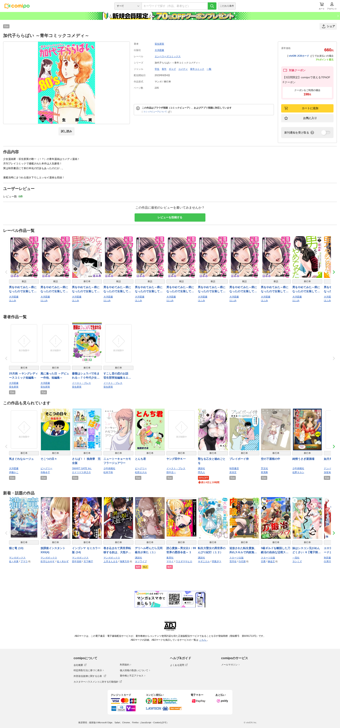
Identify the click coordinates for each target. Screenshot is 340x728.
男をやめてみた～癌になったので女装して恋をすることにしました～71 (117, 289)
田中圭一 (171, 472)
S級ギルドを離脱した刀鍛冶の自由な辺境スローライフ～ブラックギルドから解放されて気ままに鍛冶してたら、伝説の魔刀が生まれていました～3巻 (275, 550)
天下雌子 (88, 561)
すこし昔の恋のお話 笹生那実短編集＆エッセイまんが (117, 376)
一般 (209, 69)
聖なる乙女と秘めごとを (211, 460)
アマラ (24, 561)
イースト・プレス (81, 383)
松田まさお (141, 472)
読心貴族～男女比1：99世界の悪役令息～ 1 (181, 550)
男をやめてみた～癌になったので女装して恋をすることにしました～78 (54, 289)
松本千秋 (108, 472)
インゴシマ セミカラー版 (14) (86, 550)
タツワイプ (141, 561)
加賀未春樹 (330, 472)
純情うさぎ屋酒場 (303, 458)
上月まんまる (110, 561)
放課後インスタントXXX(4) (53, 550)
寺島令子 (45, 472)
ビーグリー (46, 468)
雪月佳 (233, 561)
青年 (164, 69)
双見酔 (264, 472)
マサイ (170, 561)
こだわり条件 (227, 6)
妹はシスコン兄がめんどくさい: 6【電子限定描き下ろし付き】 (306, 550)
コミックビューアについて (155, 112)
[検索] (212, 6)
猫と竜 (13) (16, 548)
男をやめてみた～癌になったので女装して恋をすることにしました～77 (23, 289)
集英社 (170, 557)
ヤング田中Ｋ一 (176, 458)
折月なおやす (48, 561)
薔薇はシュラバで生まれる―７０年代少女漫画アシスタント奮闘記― (86, 376)
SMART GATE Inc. (82, 468)
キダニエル (204, 561)
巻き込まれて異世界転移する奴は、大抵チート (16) (117, 550)
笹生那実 (159, 43)
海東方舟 (124, 561)
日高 (263, 561)
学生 (157, 69)
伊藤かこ (13, 472)
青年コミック (197, 69)
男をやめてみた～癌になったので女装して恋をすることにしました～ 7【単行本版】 (86, 289)
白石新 (242, 561)
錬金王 (271, 561)
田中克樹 (76, 561)
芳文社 (264, 468)
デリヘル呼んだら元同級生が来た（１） (149, 550)
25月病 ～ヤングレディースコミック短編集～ (23, 375)
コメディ (183, 69)
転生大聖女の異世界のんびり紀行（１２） (211, 550)
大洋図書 (159, 50)
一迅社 (295, 557)
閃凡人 (201, 472)
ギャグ (172, 69)
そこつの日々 (49, 458)
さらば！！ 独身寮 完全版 (86, 460)
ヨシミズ (297, 561)
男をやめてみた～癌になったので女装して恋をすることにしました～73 (180, 289)
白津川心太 (330, 561)
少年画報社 (109, 468)
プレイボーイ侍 (239, 458)
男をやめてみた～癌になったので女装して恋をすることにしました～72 (149, 289)
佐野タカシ (298, 472)
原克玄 (233, 472)
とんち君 (140, 458)
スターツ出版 (236, 557)
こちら (203, 640)
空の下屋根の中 (270, 458)
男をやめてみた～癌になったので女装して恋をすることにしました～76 (274, 289)
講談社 (201, 468)
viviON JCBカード (299, 55)
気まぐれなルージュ (21, 458)
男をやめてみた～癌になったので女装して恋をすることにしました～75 (243, 289)
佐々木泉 (13, 561)
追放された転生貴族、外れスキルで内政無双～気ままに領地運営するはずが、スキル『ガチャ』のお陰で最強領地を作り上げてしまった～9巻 (243, 550)
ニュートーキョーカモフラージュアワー (117, 460)
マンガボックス (17, 557)
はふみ (12, 300)
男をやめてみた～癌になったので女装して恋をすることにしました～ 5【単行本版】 (306, 289)
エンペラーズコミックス (168, 56)
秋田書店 (234, 468)
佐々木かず (63, 561)
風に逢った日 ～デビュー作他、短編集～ (55, 375)
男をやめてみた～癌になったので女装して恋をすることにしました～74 (211, 289)
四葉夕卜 (216, 561)
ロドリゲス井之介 (81, 472)
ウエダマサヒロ (184, 561)
